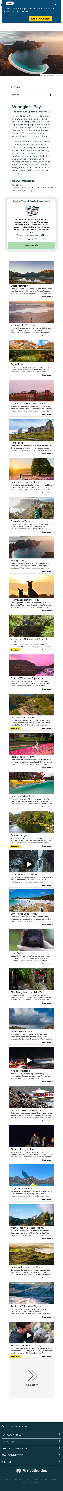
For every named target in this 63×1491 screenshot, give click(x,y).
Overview (15, 87)
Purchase (30, 245)
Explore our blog (40, 18)
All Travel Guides (16, 1426)
